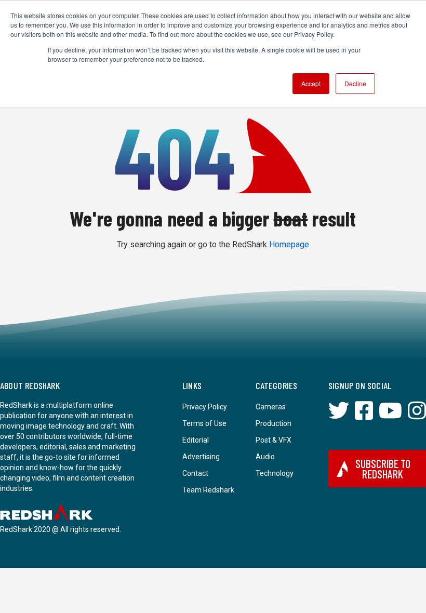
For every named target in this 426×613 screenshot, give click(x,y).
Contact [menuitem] (195, 473)
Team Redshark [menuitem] (208, 490)
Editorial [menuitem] (195, 440)
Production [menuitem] (273, 423)
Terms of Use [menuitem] (204, 423)
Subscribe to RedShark (382, 469)
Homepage (289, 244)
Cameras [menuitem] (271, 407)
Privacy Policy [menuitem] (204, 407)
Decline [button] (355, 83)
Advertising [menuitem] (201, 456)
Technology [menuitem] (275, 473)
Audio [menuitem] (265, 456)
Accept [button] (311, 83)
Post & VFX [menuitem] (273, 440)
